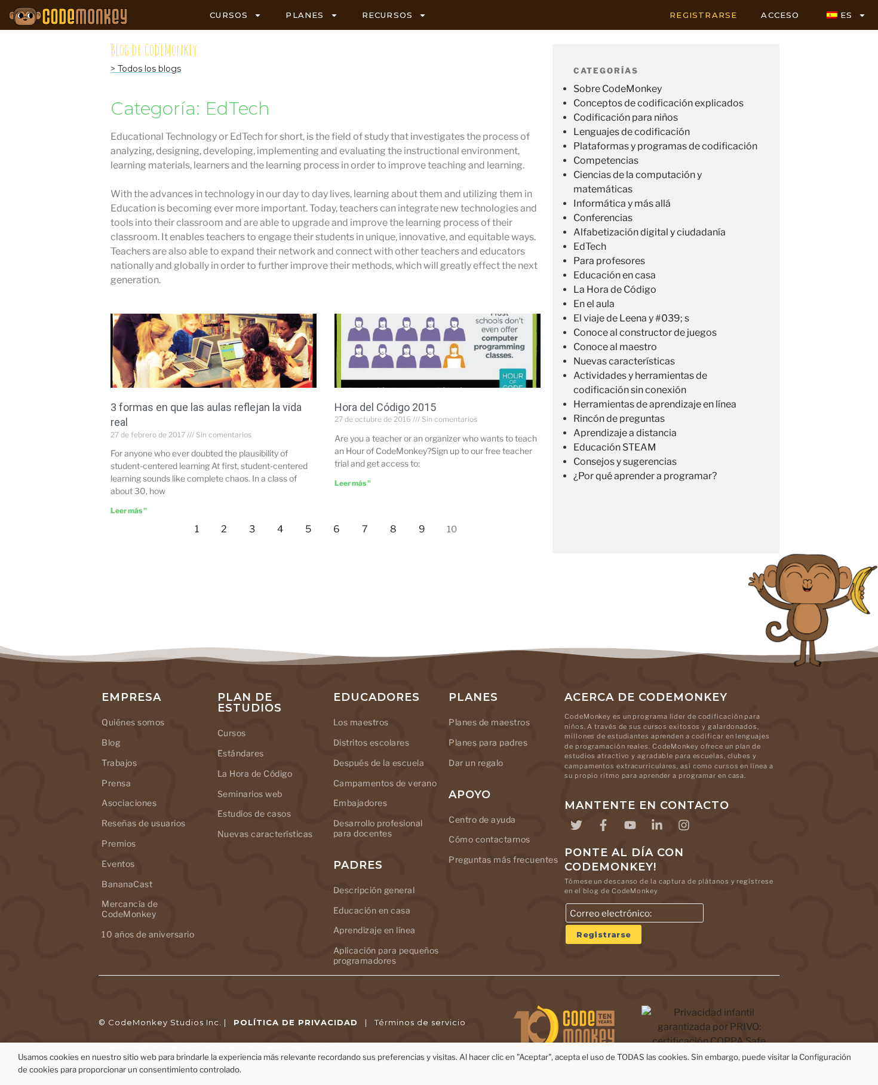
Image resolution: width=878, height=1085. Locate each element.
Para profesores (609, 260)
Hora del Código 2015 (385, 407)
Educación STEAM (614, 447)
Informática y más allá (622, 203)
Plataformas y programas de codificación (665, 146)
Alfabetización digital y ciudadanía (649, 232)
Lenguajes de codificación (631, 131)
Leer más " (128, 510)
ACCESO (780, 15)
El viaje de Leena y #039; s (631, 318)
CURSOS (229, 15)
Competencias (605, 160)
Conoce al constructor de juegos (645, 332)
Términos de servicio (420, 1022)
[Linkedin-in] (657, 825)
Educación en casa (614, 275)
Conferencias (603, 217)
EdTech (589, 246)
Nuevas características (624, 361)
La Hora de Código (614, 289)
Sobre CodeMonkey (617, 88)
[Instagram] (684, 825)
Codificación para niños (625, 117)
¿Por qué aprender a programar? (645, 476)
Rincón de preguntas (619, 418)
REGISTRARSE (703, 15)
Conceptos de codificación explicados (658, 103)
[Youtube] (630, 825)
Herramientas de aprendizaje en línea (654, 404)
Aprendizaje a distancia (625, 433)
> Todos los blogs (145, 68)
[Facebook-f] (603, 825)
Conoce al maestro (615, 347)
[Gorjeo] (576, 825)
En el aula (594, 303)
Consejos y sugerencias (625, 461)
